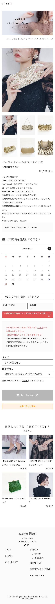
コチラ (40, 327)
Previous (4, 80)
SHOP (34, 549)
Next (50, 80)
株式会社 (27, 533)
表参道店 (39, 557)
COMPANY (37, 575)
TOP (8, 549)
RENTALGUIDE (40, 569)
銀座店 (38, 553)
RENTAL (36, 563)
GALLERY (11, 562)
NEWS (9, 555)
